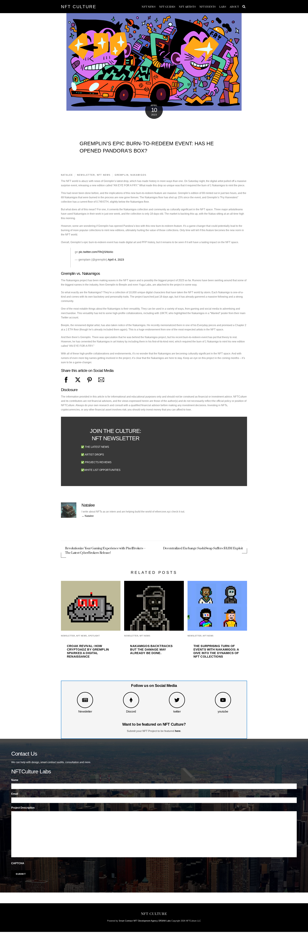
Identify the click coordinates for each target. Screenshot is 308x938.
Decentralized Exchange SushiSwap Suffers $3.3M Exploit (203, 548)
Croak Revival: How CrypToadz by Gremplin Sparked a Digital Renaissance (88, 651)
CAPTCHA (17, 863)
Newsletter (85, 711)
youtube (223, 711)
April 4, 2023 (116, 259)
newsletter (86, 175)
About (234, 6)
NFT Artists (187, 6)
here (177, 731)
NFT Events (207, 6)
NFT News (149, 6)
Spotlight (94, 636)
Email (14, 793)
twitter (177, 711)
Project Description (23, 807)
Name (14, 780)
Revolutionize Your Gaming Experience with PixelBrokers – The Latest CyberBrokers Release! (105, 550)
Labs (222, 6)
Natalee (67, 175)
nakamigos (138, 175)
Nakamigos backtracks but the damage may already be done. (151, 649)
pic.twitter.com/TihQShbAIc (96, 252)
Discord (131, 711)
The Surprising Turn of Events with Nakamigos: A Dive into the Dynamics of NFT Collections (216, 651)
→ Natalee (87, 516)
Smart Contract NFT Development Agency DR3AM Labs (145, 921)
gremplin (121, 175)
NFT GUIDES (167, 6)
